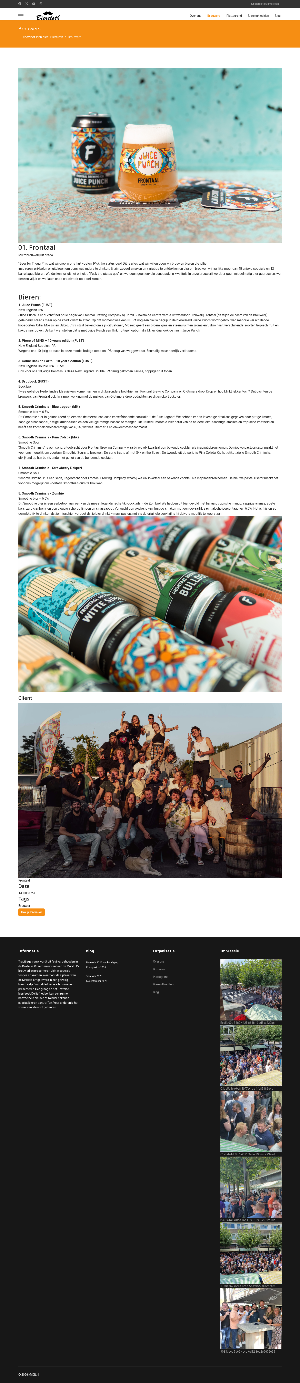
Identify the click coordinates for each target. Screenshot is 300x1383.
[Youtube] (34, 3)
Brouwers (213, 15)
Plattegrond (234, 15)
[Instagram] (41, 3)
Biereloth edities (258, 15)
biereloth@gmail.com (267, 3)
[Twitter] (26, 3)
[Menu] (20, 16)
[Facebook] (19, 3)
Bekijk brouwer (31, 912)
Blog (278, 15)
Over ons (195, 15)
